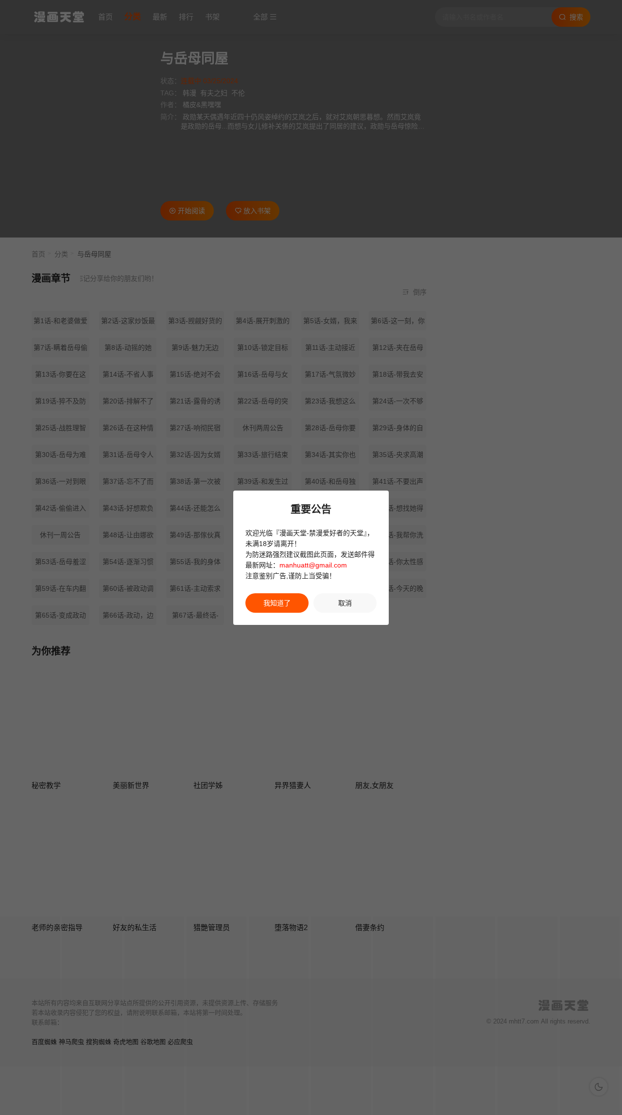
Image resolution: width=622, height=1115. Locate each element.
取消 (345, 603)
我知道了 (277, 603)
